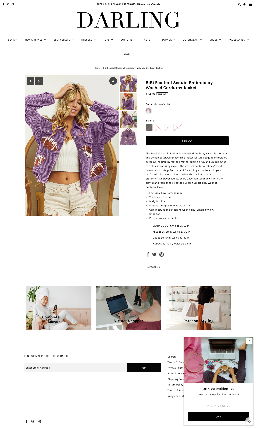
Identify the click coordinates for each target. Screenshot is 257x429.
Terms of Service (177, 390)
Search (171, 356)
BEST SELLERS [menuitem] (61, 39)
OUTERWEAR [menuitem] (190, 39)
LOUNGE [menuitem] (167, 39)
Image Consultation (179, 396)
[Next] (39, 81)
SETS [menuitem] (147, 39)
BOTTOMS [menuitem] (127, 39)
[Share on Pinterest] (161, 255)
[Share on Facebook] (148, 255)
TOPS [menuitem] (106, 39)
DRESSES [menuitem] (86, 39)
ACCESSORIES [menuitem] (237, 39)
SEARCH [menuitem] (12, 39)
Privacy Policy (175, 367)
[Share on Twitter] (154, 255)
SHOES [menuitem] (213, 39)
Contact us (153, 266)
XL (177, 127)
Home (97, 68)
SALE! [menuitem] (127, 53)
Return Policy (175, 384)
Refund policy (175, 373)
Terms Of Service (177, 362)
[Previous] (30, 81)
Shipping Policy (176, 379)
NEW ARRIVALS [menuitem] (33, 39)
